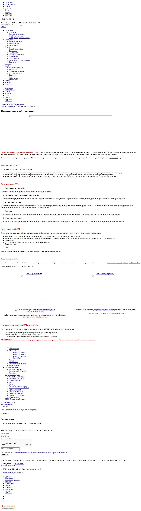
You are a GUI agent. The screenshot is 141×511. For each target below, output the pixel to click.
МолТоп (12, 360)
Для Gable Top (14, 43)
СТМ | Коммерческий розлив (19, 38)
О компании (9, 483)
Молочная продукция (16, 377)
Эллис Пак (17, 358)
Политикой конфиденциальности (25, 453)
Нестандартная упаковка (17, 364)
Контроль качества (15, 73)
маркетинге (114, 158)
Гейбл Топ (12, 350)
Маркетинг (13, 51)
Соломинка (13, 373)
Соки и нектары (14, 380)
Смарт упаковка (14, 58)
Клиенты (8, 8)
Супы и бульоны (15, 390)
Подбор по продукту (16, 36)
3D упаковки (13, 53)
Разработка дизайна (16, 49)
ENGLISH (8, 15)
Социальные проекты (16, 54)
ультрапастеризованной (104, 310)
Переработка (9, 489)
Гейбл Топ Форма (19, 356)
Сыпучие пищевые (16, 393)
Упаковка (12, 32)
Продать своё (13, 45)
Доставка (12, 62)
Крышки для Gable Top (17, 369)
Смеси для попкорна (16, 391)
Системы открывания (16, 34)
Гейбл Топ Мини (19, 352)
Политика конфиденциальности (12, 472)
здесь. (58, 251)
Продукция (9, 2)
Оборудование (10, 4)
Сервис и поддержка (12, 480)
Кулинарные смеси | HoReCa (19, 388)
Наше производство (16, 67)
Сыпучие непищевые (16, 395)
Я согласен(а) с (8, 453)
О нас (7, 10)
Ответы (7, 12)
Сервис (7, 6)
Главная (3, 106)
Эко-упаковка (14, 365)
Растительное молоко (16, 378)
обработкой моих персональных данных (53, 453)
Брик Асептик (14, 349)
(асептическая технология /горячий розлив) (50, 315)
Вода (11, 384)
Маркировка (13, 56)
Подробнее (5, 413)
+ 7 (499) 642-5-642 (7, 19)
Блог (10, 77)
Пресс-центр (13, 79)
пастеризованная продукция (45, 310)
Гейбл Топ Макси (19, 354)
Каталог (8, 491)
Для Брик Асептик (15, 41)
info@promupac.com (8, 465)
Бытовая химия (14, 397)
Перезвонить (19, 104)
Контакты (8, 14)
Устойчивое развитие (16, 71)
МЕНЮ (3, 27)
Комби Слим (13, 362)
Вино (11, 382)
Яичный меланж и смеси (18, 386)
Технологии (13, 69)
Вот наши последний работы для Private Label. (123, 263)
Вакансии (12, 75)
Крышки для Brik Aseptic (18, 371)
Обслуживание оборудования (19, 60)
